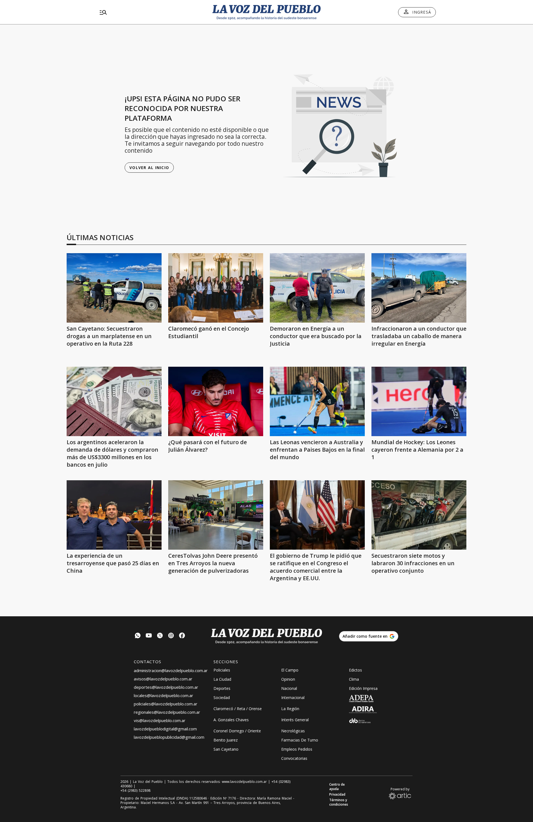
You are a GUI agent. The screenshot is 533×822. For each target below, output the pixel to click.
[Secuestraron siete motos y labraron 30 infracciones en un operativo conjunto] (418, 515)
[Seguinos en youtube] (149, 636)
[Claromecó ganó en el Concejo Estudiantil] (215, 288)
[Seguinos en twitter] (160, 636)
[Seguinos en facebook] (182, 636)
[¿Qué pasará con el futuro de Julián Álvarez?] (215, 401)
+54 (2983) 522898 (135, 790)
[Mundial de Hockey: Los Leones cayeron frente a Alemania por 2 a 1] (418, 401)
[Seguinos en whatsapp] (138, 636)
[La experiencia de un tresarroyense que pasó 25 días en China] (114, 515)
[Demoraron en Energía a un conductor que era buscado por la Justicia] (317, 288)
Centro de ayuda (337, 786)
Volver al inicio (149, 167)
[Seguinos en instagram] (171, 636)
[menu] (151, 12)
